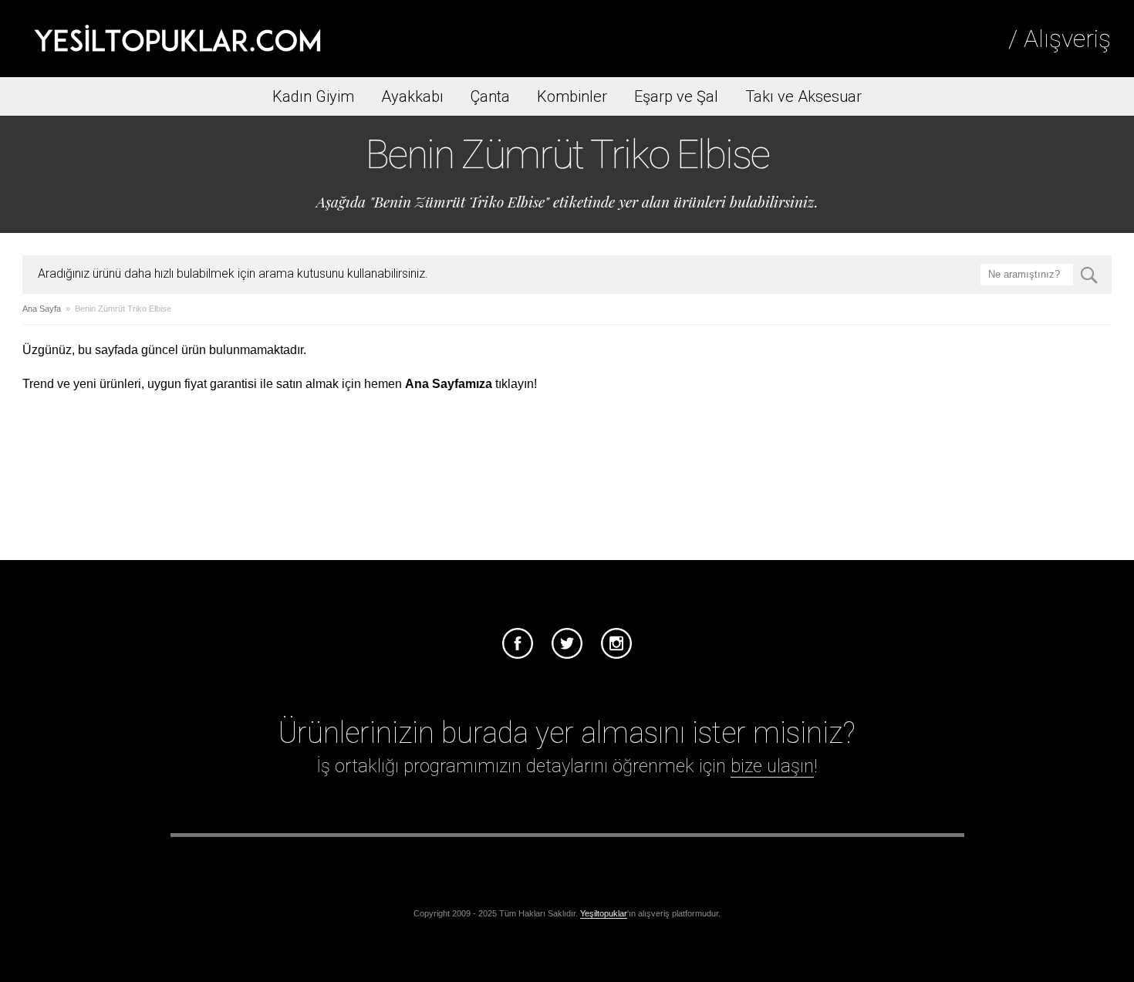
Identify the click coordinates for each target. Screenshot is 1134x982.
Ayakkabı (412, 96)
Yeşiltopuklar (603, 913)
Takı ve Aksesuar (803, 96)
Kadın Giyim (313, 96)
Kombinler (572, 96)
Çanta (490, 96)
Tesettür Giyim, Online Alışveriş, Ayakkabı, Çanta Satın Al (177, 38)
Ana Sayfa (41, 308)
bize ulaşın (772, 766)
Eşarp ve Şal (676, 96)
